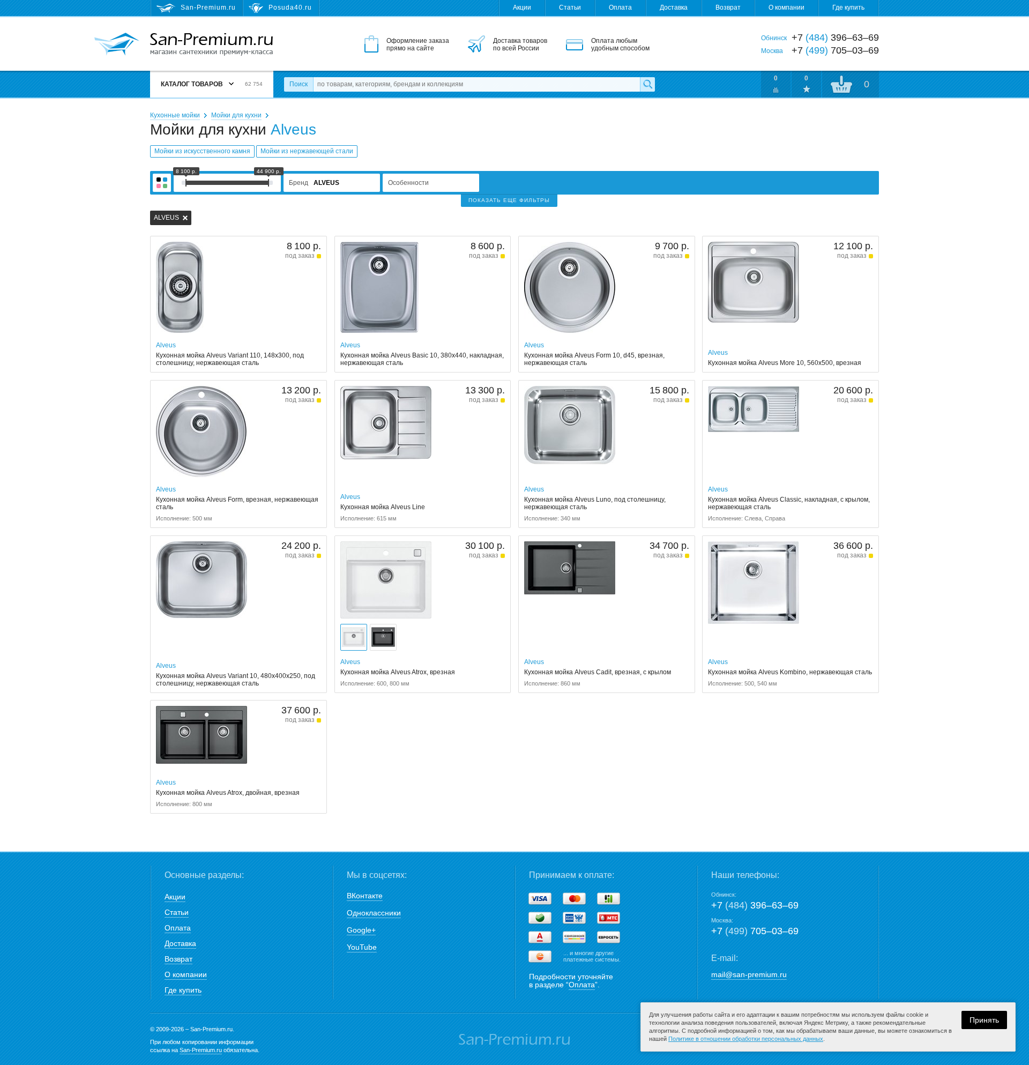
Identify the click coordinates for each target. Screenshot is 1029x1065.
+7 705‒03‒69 (755, 931)
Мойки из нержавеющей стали (306, 151)
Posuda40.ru (290, 7)
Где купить (848, 7)
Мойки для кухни (236, 115)
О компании (786, 7)
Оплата (620, 7)
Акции (522, 7)
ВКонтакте (365, 895)
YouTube (362, 947)
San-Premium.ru (201, 1050)
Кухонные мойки (175, 115)
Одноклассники (374, 912)
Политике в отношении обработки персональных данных (745, 1039)
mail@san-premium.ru (749, 974)
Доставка (674, 7)
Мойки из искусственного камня (202, 151)
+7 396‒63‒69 (755, 905)
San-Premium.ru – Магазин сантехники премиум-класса (211, 44)
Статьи (570, 7)
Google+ (361, 930)
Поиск (298, 84)
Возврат (728, 7)
